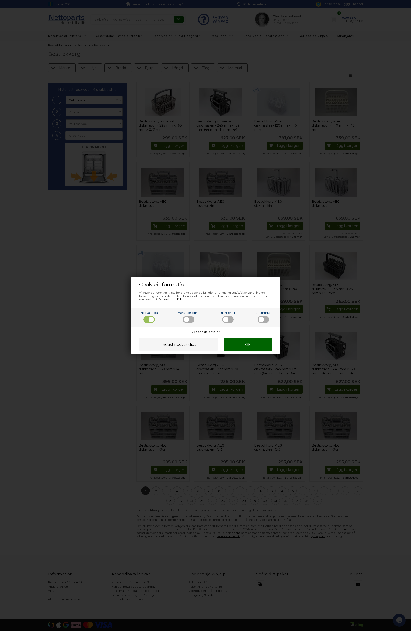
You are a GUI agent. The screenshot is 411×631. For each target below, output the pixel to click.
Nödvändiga (149, 312)
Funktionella (228, 312)
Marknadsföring (189, 312)
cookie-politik (172, 299)
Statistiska (263, 312)
